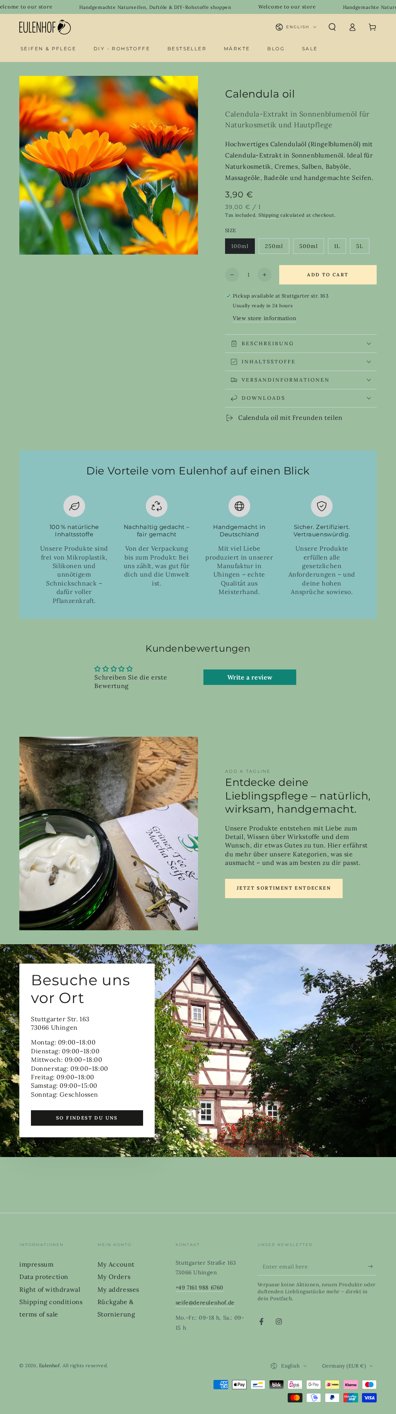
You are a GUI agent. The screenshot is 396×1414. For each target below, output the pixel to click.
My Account (116, 1264)
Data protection (43, 1276)
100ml (243, 248)
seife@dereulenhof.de (205, 1302)
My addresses (118, 1289)
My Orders (113, 1276)
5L (362, 248)
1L (340, 248)
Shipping (268, 215)
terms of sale (38, 1314)
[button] (332, 27)
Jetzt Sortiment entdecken (284, 888)
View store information (264, 318)
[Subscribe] (372, 1266)
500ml (311, 248)
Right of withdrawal (49, 1289)
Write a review (250, 677)
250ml (277, 248)
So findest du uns (87, 1118)
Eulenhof (49, 1365)
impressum (36, 1264)
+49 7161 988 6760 (200, 1287)
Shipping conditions (50, 1302)
